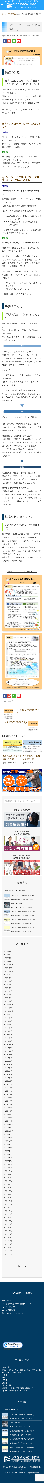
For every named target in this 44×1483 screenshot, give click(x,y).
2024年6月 (8, 984)
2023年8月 (8, 1018)
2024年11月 (9, 968)
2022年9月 (8, 1054)
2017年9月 (8, 1241)
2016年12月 (9, 1251)
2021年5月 (8, 1108)
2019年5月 (8, 1187)
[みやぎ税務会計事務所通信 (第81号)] (7, 929)
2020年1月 (8, 1161)
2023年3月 (8, 1034)
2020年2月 (8, 1158)
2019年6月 (8, 1184)
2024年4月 (8, 991)
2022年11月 (9, 1048)
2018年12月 (9, 1204)
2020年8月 (8, 1138)
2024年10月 (9, 971)
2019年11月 (8, 1167)
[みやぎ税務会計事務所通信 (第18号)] (13, 746)
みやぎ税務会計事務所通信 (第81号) (23, 927)
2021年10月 (9, 1091)
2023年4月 (8, 1031)
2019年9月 (8, 1174)
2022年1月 (8, 1081)
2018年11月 (8, 1207)
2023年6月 (8, 1024)
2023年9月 (8, 1014)
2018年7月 (8, 1221)
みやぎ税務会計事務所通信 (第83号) (23, 911)
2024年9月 (8, 974)
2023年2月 (8, 1038)
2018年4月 (8, 1231)
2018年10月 (9, 1211)
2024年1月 (8, 1001)
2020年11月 (9, 1128)
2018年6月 (8, 1224)
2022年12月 (9, 1044)
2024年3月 (8, 994)
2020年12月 (9, 1124)
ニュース (16, 907)
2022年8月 (8, 1058)
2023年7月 (8, 1021)
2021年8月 (8, 1098)
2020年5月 (8, 1148)
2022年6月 (8, 1064)
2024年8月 (8, 978)
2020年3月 (8, 1154)
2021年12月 (9, 1084)
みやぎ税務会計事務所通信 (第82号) (23, 919)
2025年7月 (8, 954)
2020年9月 (8, 1134)
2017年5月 (8, 1247)
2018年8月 (8, 1217)
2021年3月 (8, 1114)
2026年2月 (8, 951)
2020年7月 (8, 1141)
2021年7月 (8, 1101)
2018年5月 (8, 1227)
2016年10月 (9, 1254)
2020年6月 (8, 1144)
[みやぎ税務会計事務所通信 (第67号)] (32, 746)
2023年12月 (9, 1004)
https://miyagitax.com (14, 1313)
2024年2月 (8, 998)
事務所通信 (26, 35)
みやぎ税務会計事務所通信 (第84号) (23, 895)
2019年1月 (8, 1201)
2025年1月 (8, 961)
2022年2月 (8, 1078)
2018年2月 (8, 1237)
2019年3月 (8, 1194)
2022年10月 (9, 1051)
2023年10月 (9, 1011)
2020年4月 (8, 1151)
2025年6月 (8, 958)
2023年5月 (8, 1028)
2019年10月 (9, 1171)
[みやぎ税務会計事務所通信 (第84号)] (7, 897)
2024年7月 (8, 981)
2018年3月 (8, 1234)
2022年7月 (8, 1061)
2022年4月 (8, 1071)
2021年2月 (8, 1118)
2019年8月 (8, 1177)
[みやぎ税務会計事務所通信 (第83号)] (7, 913)
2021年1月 (8, 1121)
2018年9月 (8, 1214)
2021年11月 (8, 1088)
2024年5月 (8, 988)
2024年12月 (9, 964)
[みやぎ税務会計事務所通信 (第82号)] (7, 921)
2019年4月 (8, 1191)
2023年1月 (8, 1041)
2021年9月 (8, 1094)
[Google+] (9, 41)
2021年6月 (8, 1104)
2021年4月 (8, 1111)
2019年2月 (8, 1197)
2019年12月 (9, 1164)
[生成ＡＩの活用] (7, 905)
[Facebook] (5, 41)
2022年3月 (8, 1074)
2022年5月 (8, 1068)
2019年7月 (8, 1181)
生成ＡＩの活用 (16, 903)
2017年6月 (8, 1244)
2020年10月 (9, 1131)
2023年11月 (9, 1008)
